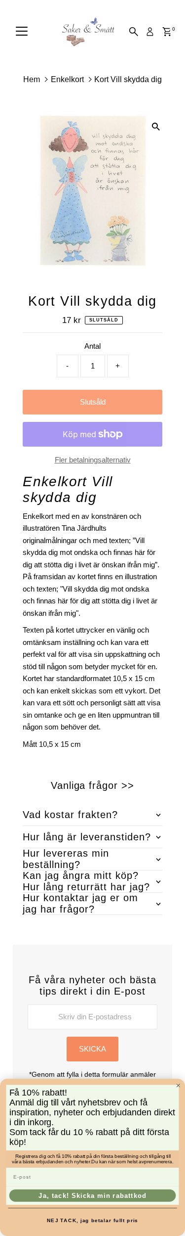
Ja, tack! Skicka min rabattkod (92, 1195)
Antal (92, 346)
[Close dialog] (178, 1085)
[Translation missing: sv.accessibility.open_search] (133, 31)
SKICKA (92, 1049)
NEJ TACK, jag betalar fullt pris (93, 1220)
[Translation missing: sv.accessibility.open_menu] (22, 31)
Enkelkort (67, 79)
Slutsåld (93, 402)
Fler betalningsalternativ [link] (93, 460)
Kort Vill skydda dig (128, 79)
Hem (31, 79)
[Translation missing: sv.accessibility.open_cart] (167, 31)
